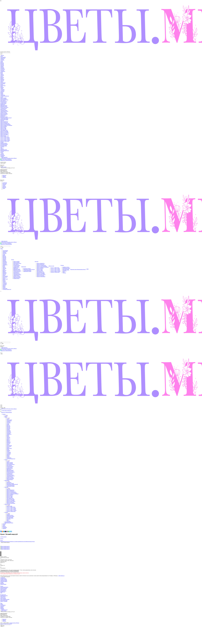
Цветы (8, 418)
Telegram (4, 176)
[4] (101, 554)
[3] (101, 553)
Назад (7, 415)
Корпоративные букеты (30, 541)
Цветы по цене (9, 506)
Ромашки (2, 607)
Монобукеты (2, 591)
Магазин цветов (3, 584)
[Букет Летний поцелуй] (5, 546)
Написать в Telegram (6, 160)
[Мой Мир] (4, 531)
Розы (1, 592)
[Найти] (1, 54)
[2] (101, 552)
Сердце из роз (2, 597)
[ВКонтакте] (1, 531)
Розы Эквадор (2, 596)
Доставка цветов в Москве (14, 622)
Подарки (8, 514)
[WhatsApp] (8, 531)
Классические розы (3, 600)
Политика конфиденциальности (6, 623)
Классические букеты (4, 587)
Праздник (9, 541)
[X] (5, 531)
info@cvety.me (3, 166)
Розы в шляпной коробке (4, 599)
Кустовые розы (3, 594)
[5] (101, 555)
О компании (2, 577)
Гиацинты (2, 608)
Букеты (8, 461)
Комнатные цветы (23, 541)
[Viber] (7, 531)
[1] (101, 551)
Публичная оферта (3, 581)
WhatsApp (4, 177)
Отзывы (1, 582)
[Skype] (10, 531)
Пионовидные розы (4, 595)
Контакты (2, 583)
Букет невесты (3, 589)
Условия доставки (3, 579)
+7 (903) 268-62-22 (6, 159)
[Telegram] (11, 531)
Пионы (1, 604)
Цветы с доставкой (3, 601)
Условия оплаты (3, 578)
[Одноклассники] (2, 531)
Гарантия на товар (3, 580)
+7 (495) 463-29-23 (4, 157)
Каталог (6, 416)
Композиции (9, 482)
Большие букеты (3, 590)
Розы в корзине (3, 598)
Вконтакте (4, 175)
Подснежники (3, 605)
